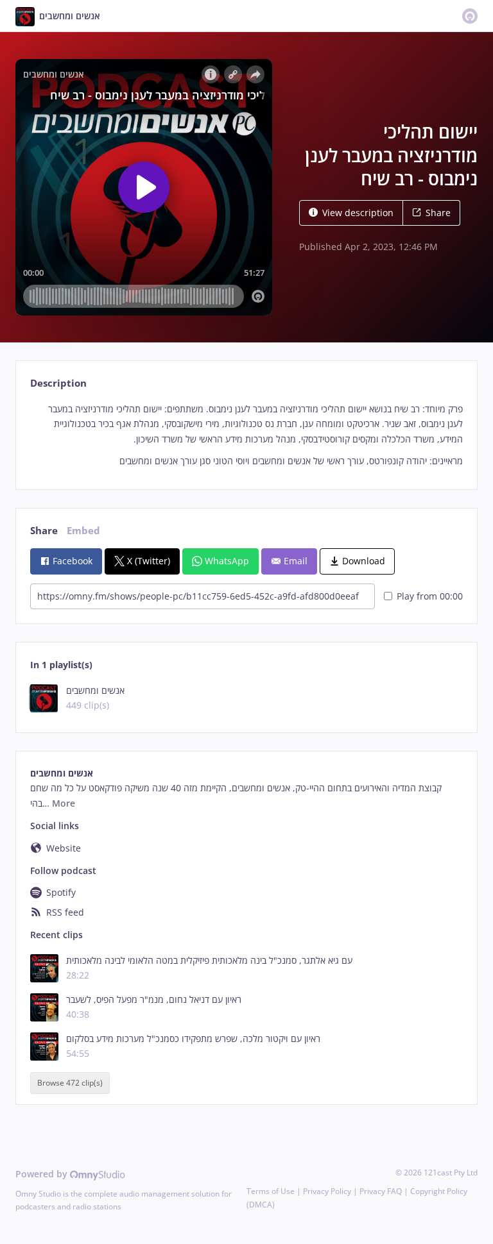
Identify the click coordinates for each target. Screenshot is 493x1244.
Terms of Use (270, 1191)
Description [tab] (58, 383)
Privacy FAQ (380, 1191)
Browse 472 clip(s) (70, 1082)
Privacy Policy (327, 1191)
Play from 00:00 (430, 596)
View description (358, 212)
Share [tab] (44, 530)
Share (438, 212)
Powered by (42, 1174)
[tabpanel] (246, 435)
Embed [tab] (83, 530)
